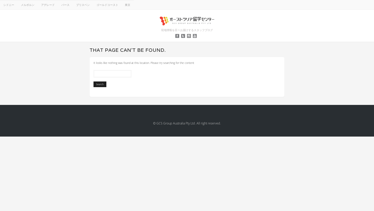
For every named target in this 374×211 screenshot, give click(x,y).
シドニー (8, 5)
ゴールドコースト (107, 5)
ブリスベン (83, 5)
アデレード (48, 5)
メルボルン (27, 5)
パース (65, 5)
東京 (127, 5)
